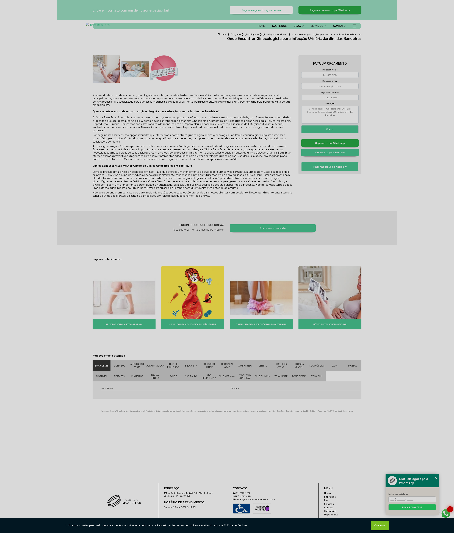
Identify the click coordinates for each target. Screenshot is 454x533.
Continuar (379, 525)
